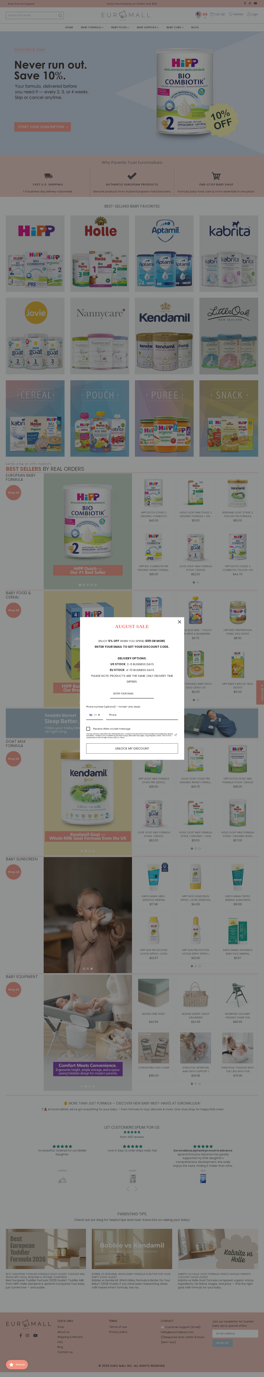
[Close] (179, 622)
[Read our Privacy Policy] (175, 735)
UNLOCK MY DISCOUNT (132, 748)
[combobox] (94, 715)
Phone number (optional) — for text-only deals (113, 706)
